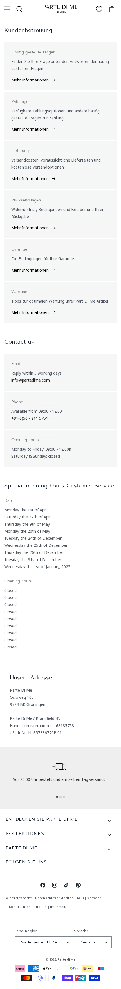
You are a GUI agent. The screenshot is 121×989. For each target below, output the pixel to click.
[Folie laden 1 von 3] (57, 797)
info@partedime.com (30, 380)
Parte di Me (66, 959)
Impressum (60, 906)
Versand (94, 898)
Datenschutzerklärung (54, 898)
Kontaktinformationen (28, 906)
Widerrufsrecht (19, 898)
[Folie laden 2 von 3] (60, 797)
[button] (7, 9)
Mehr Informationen (30, 80)
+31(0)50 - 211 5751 (29, 418)
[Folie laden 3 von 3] (64, 797)
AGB (80, 898)
